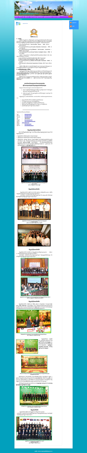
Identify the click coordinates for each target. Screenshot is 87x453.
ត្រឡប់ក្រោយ (74, 22)
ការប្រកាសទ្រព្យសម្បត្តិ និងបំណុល (36, 16)
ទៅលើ (73, 26)
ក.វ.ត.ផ (54, 16)
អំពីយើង (20, 16)
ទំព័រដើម (16, 16)
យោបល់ (58, 16)
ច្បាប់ (23, 16)
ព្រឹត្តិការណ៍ (27, 16)
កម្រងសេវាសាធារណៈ (48, 16)
